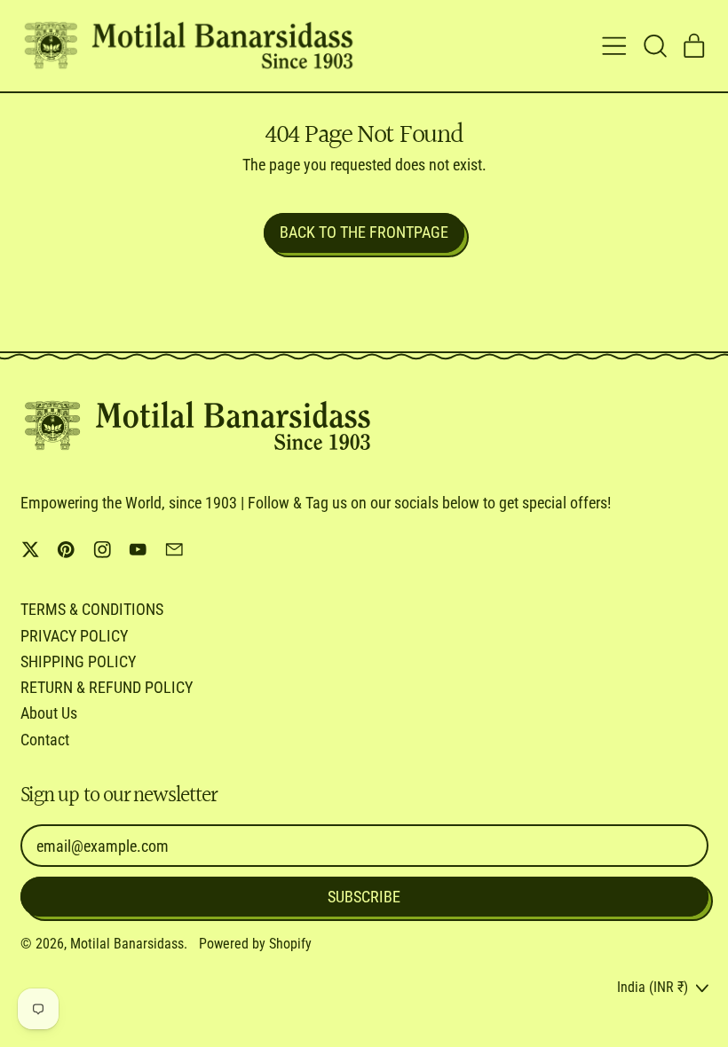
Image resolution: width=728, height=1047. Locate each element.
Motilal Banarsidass (127, 943)
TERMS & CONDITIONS (91, 609)
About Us (48, 713)
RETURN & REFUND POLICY (106, 687)
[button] (654, 46)
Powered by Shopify (255, 943)
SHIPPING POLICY (78, 661)
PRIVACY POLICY (74, 635)
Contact (44, 739)
